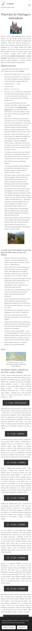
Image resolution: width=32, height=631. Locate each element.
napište (21, 71)
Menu (29, 5)
